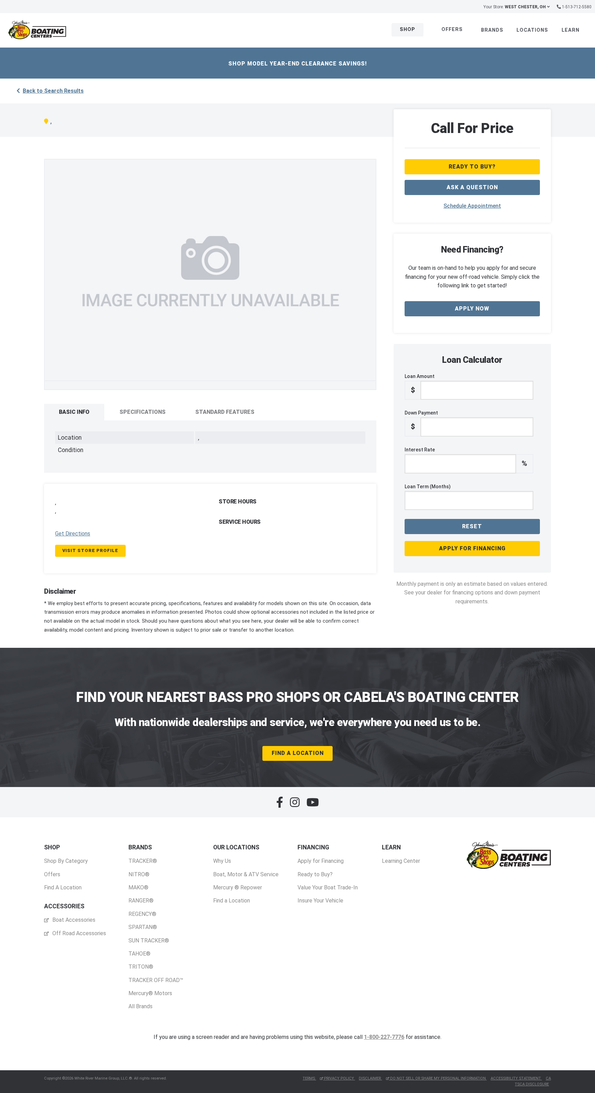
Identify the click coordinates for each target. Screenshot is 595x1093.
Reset (472, 526)
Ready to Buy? (315, 874)
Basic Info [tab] (74, 412)
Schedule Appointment (472, 206)
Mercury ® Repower (237, 887)
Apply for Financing (472, 548)
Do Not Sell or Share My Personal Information (438, 1078)
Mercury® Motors (150, 993)
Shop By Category (66, 861)
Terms (309, 1078)
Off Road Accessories (78, 933)
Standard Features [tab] (224, 412)
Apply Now (472, 308)
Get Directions (72, 533)
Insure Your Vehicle (320, 900)
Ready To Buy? (472, 166)
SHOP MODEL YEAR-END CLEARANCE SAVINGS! (297, 63)
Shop (407, 29)
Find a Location (231, 900)
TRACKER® (142, 861)
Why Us (222, 861)
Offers (452, 29)
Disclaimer (370, 1078)
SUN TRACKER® (148, 940)
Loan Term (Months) (428, 486)
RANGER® (141, 900)
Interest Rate (466, 457)
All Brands (140, 1006)
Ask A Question (472, 187)
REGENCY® (142, 914)
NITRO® (138, 874)
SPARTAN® (142, 927)
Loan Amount (420, 384)
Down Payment (421, 420)
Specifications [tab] (142, 412)
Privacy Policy (339, 1078)
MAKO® (138, 887)
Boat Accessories (73, 920)
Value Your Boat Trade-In (328, 887)
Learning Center (401, 861)
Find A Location (298, 753)
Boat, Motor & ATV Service (246, 874)
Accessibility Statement (516, 1078)
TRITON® (140, 966)
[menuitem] (66, 867)
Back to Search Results (53, 91)
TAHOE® (139, 953)
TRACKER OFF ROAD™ (155, 980)
